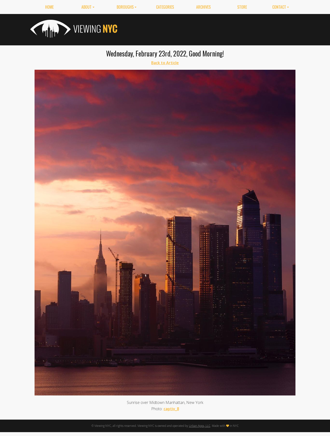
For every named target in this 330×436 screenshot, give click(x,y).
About (86, 7)
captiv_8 (171, 408)
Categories (165, 7)
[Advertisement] (212, 29)
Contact (279, 7)
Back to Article (165, 62)
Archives (203, 7)
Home (49, 7)
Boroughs (125, 7)
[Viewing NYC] (73, 29)
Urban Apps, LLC (199, 426)
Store (242, 7)
